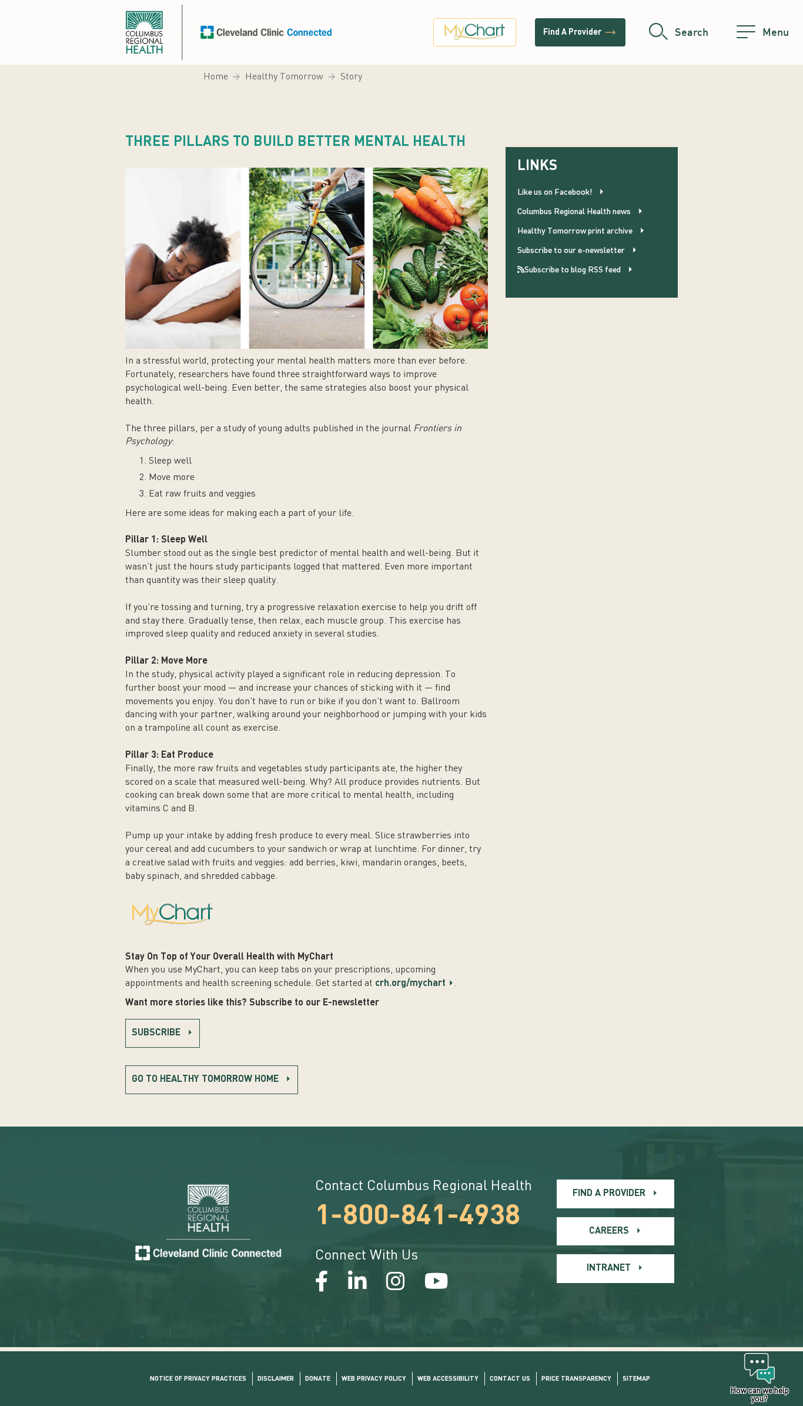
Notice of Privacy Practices (198, 1379)
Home (215, 77)
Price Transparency (576, 1379)
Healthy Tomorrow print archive (575, 231)
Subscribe (156, 1033)
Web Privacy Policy (374, 1379)
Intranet (609, 1268)
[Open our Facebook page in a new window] (322, 1283)
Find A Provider (580, 32)
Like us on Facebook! (554, 192)
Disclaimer (275, 1379)
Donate (317, 1379)
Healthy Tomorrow (284, 77)
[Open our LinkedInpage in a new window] (357, 1283)
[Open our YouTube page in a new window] (436, 1283)
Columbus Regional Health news (574, 212)
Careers (609, 1231)
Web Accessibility (448, 1379)
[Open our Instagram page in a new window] (395, 1283)
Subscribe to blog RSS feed (572, 270)
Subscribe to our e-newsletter (571, 250)
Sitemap (636, 1379)
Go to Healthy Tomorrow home (205, 1079)
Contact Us (510, 1379)
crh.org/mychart (410, 983)
